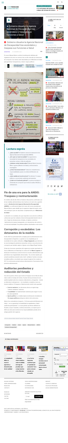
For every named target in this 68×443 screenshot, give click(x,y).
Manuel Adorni (31, 325)
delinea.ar (22, 410)
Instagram (7, 394)
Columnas (27, 383)
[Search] (62, 2)
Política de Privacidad (51, 385)
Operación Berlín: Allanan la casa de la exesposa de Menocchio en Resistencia (54, 129)
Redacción (7, 385)
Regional (48, 60)
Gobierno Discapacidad (10, 327)
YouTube (6, 398)
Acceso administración (52, 387)
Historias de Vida (29, 387)
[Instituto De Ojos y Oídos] (55, 169)
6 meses (61, 26)
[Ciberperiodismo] (11, 7)
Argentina (48, 80)
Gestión (14, 325)
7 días (48, 25)
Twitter (6, 396)
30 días (55, 26)
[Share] (58, 2)
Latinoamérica (49, 43)
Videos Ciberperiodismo (31, 381)
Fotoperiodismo (29, 385)
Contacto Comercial (51, 383)
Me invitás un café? (53, 194)
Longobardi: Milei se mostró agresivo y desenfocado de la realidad (54, 147)
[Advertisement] (34, 430)
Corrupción (7, 325)
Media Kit (48, 381)
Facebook (6, 392)
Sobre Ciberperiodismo (10, 383)
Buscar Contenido (9, 381)
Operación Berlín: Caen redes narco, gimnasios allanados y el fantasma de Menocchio (55, 107)
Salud (19, 325)
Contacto (6, 387)
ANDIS (38, 325)
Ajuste (24, 325)
